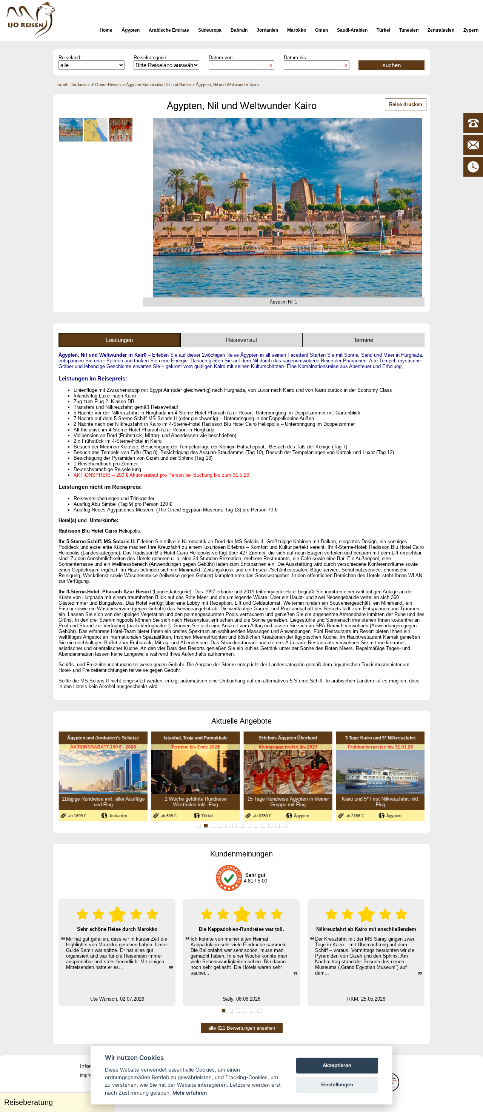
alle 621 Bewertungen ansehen (241, 1028)
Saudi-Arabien (352, 30)
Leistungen (119, 340)
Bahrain (239, 30)
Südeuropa (210, 30)
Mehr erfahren (189, 1093)
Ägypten (131, 30)
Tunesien (408, 30)
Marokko (296, 30)
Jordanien (267, 30)
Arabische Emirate (169, 30)
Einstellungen (337, 1084)
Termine (363, 340)
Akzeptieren (337, 1065)
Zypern (470, 30)
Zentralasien (441, 30)
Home (106, 30)
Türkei (383, 30)
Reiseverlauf (241, 340)
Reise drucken (405, 104)
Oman (321, 30)
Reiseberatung (58, 1100)
